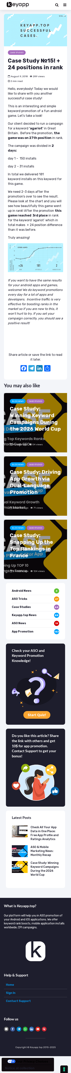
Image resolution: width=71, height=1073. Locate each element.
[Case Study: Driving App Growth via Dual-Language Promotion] (35, 486)
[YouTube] (38, 1029)
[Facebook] (24, 368)
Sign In (10, 993)
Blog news (17, 401)
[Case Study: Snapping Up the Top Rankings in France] (35, 549)
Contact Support (18, 1001)
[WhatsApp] (25, 1029)
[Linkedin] (31, 1029)
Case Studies (16, 52)
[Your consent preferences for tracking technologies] (64, 1069)
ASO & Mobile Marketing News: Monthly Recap (42, 851)
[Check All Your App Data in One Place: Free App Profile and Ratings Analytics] (20, 831)
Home (10, 985)
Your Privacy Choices (31, 1061)
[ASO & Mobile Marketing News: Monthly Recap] (20, 851)
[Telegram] (19, 1029)
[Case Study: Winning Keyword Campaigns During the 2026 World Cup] (35, 422)
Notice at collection (20, 1068)
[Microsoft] (6, 1029)
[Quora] (44, 1029)
